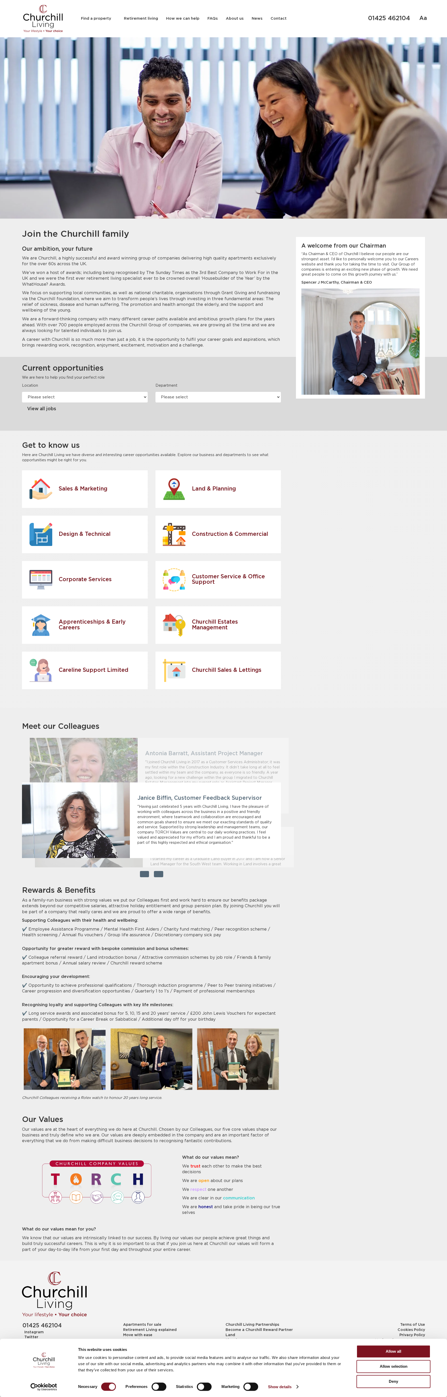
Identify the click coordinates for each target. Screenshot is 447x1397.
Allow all (393, 1351)
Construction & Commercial (230, 534)
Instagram (34, 1332)
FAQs (212, 18)
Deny (393, 1381)
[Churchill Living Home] (43, 19)
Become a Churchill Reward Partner (259, 1329)
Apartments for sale (142, 1324)
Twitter (31, 1337)
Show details (280, 1387)
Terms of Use (412, 1324)
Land (230, 1335)
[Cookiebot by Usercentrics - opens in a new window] (43, 1387)
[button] (144, 874)
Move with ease (137, 1335)
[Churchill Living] (54, 1294)
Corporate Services (85, 579)
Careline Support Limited (93, 670)
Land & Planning (214, 489)
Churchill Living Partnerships (252, 1324)
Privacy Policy (412, 1335)
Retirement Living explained (150, 1329)
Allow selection (393, 1366)
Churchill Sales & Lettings (227, 670)
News (257, 18)
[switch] (159, 1386)
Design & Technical (84, 534)
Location (30, 385)
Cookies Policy (411, 1329)
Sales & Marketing (83, 489)
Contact (279, 18)
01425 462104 (389, 18)
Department (166, 385)
